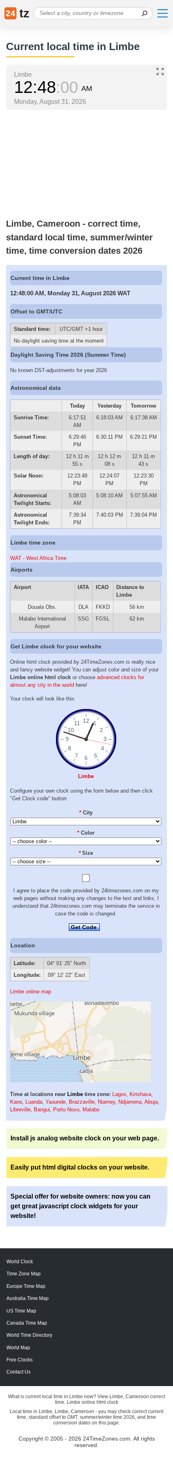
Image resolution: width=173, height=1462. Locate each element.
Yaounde (55, 1102)
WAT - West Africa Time (38, 558)
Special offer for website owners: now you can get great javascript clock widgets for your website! (80, 1206)
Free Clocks (19, 1360)
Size (86, 853)
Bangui (42, 1109)
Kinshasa (140, 1094)
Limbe (86, 776)
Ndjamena (130, 1102)
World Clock (19, 1261)
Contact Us (18, 1372)
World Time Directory (29, 1335)
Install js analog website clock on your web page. (84, 1138)
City (86, 813)
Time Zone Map (23, 1274)
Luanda (33, 1102)
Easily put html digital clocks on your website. (79, 1167)
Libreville (20, 1109)
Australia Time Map (27, 1298)
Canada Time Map (26, 1323)
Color (86, 833)
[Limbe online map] (80, 1080)
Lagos (119, 1094)
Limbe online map (30, 992)
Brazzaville (82, 1102)
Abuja (151, 1102)
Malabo (90, 1109)
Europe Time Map (25, 1286)
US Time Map (21, 1311)
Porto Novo (66, 1109)
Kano (16, 1102)
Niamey (106, 1102)
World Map (18, 1348)
